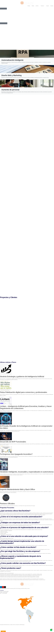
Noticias (29, 5)
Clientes (33, 5)
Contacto (51, 5)
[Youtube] (3, 587)
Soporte (47, 5)
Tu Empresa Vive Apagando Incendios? (16, 454)
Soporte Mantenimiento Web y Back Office (17, 489)
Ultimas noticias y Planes (8, 362)
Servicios (37, 5)
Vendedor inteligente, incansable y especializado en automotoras (27, 472)
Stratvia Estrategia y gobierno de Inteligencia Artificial (22, 376)
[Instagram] (5, 587)
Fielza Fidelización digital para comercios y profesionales (23, 392)
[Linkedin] (1, 587)
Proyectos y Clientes (8, 297)
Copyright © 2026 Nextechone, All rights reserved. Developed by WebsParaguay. (12, 624)
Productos (42, 5)
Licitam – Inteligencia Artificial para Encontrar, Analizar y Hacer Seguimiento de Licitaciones (26, 407)
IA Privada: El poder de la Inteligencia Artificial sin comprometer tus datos (26, 427)
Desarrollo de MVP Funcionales (13, 442)
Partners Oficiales (7, 503)
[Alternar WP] (51, 630)
